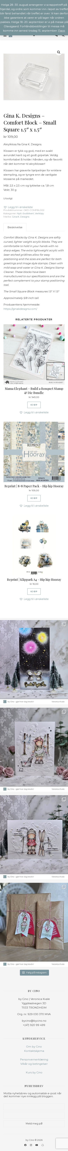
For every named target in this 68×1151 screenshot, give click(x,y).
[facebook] (25, 1145)
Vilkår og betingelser (34, 1063)
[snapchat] (42, 1145)
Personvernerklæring (34, 1059)
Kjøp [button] (34, 405)
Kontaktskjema (34, 1051)
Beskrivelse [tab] (14, 227)
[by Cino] (10, 35)
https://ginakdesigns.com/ (20, 308)
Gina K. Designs (20, 216)
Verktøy (39, 213)
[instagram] (31, 1145)
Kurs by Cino (34, 1072)
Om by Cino (34, 1046)
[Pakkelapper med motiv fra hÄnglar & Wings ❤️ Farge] (34, 925)
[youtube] (37, 1145)
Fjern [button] (61, 30)
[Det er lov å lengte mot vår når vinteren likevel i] (34, 750)
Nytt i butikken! (25, 213)
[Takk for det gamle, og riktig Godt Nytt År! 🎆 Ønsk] (34, 662)
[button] (59, 52)
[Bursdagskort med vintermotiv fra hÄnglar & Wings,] (34, 837)
